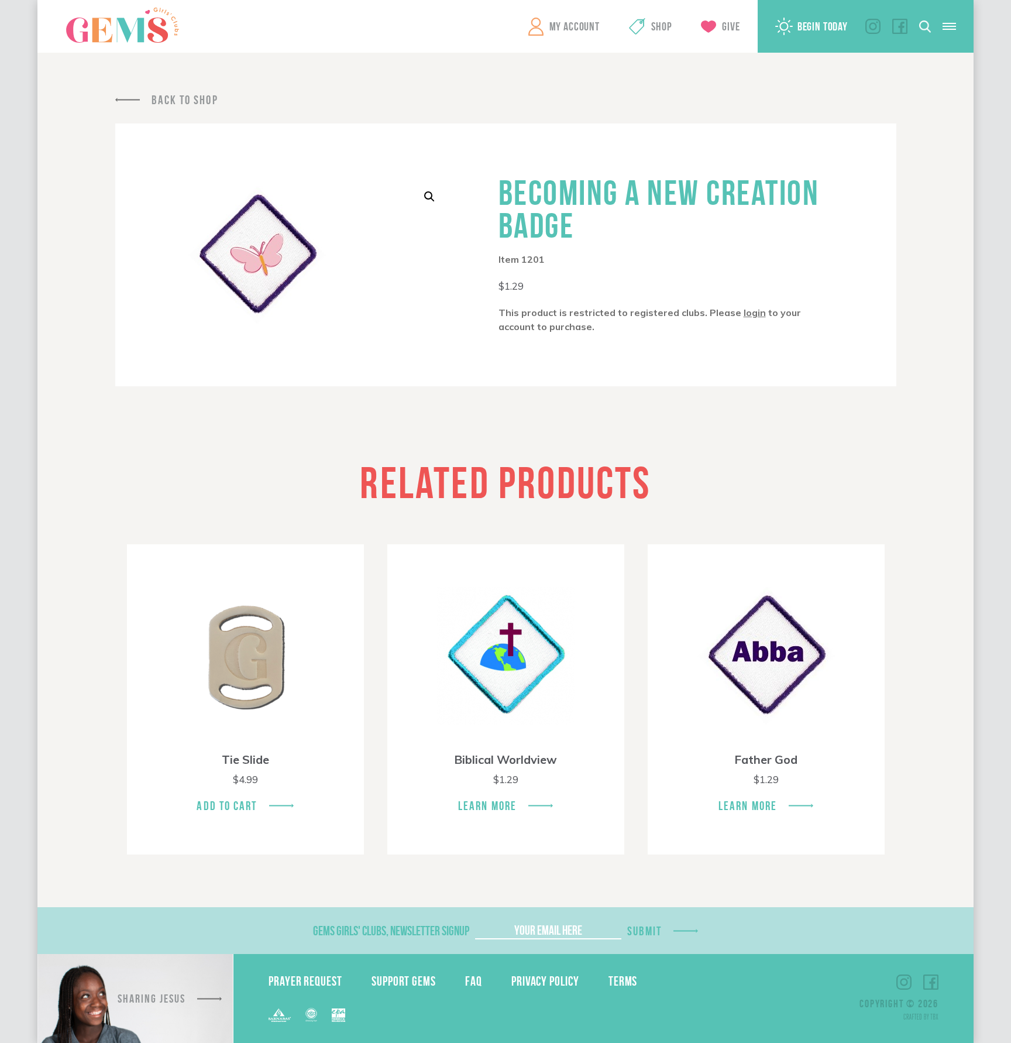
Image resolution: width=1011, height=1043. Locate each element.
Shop (661, 26)
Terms (623, 981)
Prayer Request (305, 981)
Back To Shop (185, 100)
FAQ (473, 981)
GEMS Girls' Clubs (122, 25)
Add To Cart (227, 806)
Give (731, 26)
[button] (429, 196)
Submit (644, 931)
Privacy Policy (545, 981)
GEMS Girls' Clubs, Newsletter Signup (391, 930)
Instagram (873, 26)
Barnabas (280, 1015)
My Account (574, 26)
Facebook (899, 26)
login (755, 312)
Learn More (487, 806)
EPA (338, 1015)
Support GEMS (404, 981)
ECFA (311, 1015)
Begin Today (822, 26)
